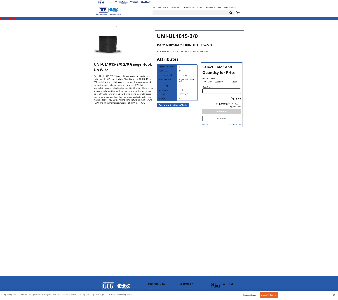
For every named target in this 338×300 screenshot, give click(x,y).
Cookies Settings (249, 295)
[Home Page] (111, 10)
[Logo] (116, 288)
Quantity (206, 87)
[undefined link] (101, 2)
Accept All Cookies (268, 295)
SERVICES (186, 283)
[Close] (334, 295)
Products (156, 283)
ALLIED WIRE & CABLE (222, 284)
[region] (169, 295)
